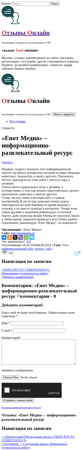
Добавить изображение (17, 370)
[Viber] (20, 237)
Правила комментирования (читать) (21, 407)
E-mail (7, 330)
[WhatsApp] (26, 237)
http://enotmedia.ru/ (23, 233)
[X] (15, 237)
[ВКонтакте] (4, 237)
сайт (49, 248)
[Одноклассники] (9, 237)
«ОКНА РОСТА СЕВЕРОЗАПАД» (26, 269)
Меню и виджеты (64, 114)
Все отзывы (17, 121)
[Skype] (31, 237)
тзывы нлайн (26, 32)
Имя (6, 323)
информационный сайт (17, 248)
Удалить (7, 162)
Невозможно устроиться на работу (25, 273)
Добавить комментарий (17, 277)
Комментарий (11, 337)
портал (39, 248)
